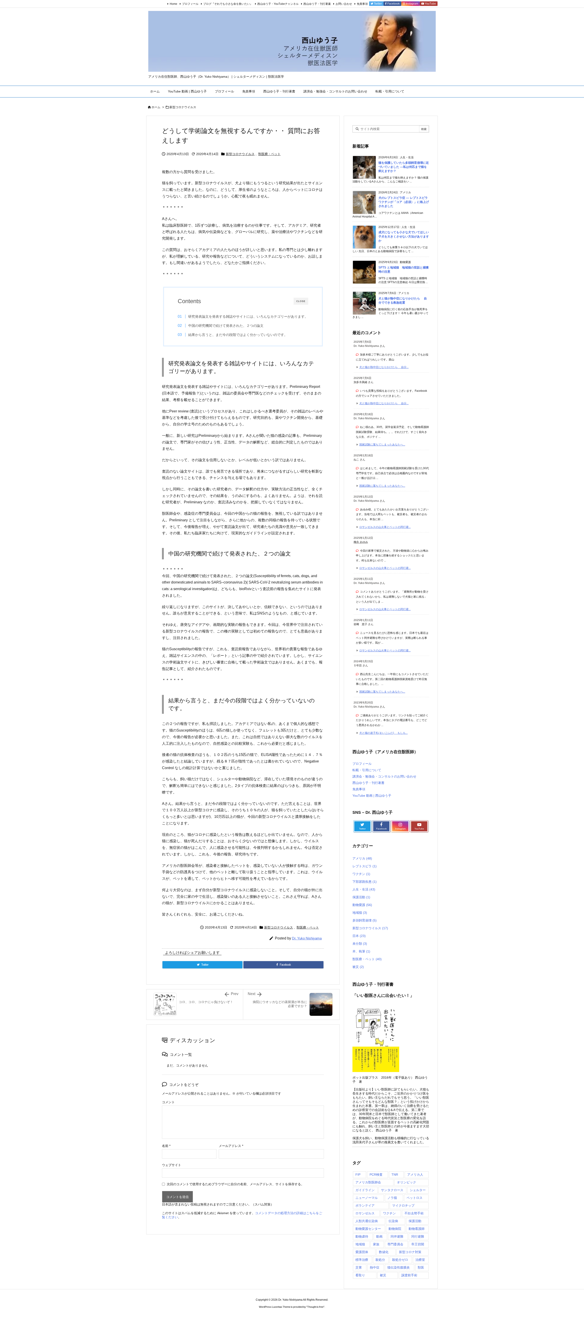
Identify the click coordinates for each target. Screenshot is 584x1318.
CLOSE (300, 301)
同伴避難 (397, 1236)
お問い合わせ (344, 3)
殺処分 (380, 1260)
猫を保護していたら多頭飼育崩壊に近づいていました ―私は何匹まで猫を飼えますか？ (403, 167)
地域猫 (359, 912)
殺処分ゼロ (400, 1260)
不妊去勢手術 (414, 1213)
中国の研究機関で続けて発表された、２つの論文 (225, 326)
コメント (168, 1102)
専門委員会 (395, 1244)
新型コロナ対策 (410, 1252)
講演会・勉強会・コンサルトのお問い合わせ (384, 776)
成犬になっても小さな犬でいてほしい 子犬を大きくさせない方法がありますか (405, 236)
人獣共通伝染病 (366, 1221)
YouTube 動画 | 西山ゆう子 (371, 795)
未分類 (359, 943)
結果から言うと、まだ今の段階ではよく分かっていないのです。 (237, 335)
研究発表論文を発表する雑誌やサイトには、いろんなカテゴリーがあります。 (248, 316)
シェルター (418, 1190)
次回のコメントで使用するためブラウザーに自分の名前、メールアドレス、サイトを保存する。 (235, 1184)
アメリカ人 (415, 1174)
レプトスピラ (364, 866)
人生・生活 (363, 889)
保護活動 (361, 897)
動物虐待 (361, 1236)
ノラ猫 (392, 1198)
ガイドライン (365, 1190)
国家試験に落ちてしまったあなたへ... (382, 444)
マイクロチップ (403, 1205)
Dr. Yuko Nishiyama (307, 938)
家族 (376, 1244)
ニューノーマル (366, 1198)
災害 (358, 1267)
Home (173, 3)
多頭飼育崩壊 (364, 920)
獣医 (421, 1267)
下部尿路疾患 (364, 881)
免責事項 (362, 3)
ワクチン (361, 874)
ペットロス (414, 1198)
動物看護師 (417, 1229)
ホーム (155, 107)
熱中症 (374, 1267)
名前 (166, 1146)
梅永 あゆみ (361, 542)
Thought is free (315, 1306)
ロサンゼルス (365, 1213)
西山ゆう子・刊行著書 (317, 3)
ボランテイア (365, 1205)
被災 (358, 967)
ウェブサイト (171, 1165)
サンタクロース (392, 1190)
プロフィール (190, 3)
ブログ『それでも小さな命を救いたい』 (228, 3)
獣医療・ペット (269, 154)
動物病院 (394, 1229)
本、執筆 (361, 951)
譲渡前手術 (409, 1275)
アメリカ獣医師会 (368, 1182)
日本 (359, 936)
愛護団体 (361, 1252)
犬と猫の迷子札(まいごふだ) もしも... (383, 732)
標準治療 (361, 1260)
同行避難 (417, 1236)
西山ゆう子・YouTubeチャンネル (278, 3)
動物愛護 (362, 905)
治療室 (420, 1260)
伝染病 (393, 1221)
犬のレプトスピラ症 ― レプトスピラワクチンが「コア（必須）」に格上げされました (403, 202)
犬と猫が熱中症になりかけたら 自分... (384, 367)
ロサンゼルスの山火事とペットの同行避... (385, 527)
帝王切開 (417, 1244)
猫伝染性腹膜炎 (398, 1267)
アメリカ (362, 858)
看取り (360, 1275)
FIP (357, 1174)
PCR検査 (376, 1174)
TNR (394, 1174)
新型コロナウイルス (182, 107)
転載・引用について (366, 770)
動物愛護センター (368, 1229)
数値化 (383, 1252)
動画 (379, 1236)
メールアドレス (231, 1146)
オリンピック (406, 1182)
